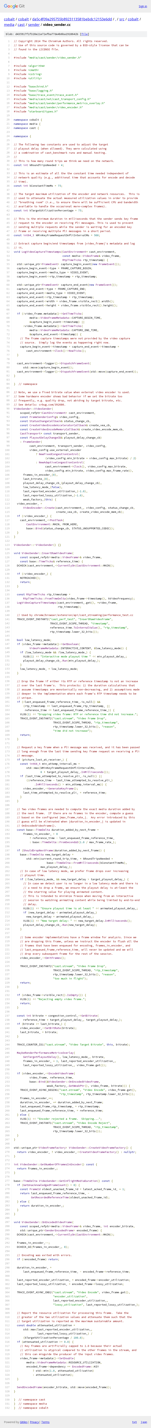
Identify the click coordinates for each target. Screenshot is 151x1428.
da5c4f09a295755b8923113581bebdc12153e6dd (72, 19)
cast (21, 24)
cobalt (9, 19)
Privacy (34, 1422)
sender (34, 24)
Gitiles (24, 1422)
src (121, 19)
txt (134, 1422)
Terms (45, 1422)
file (84, 34)
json (144, 1422)
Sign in (143, 6)
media (9, 24)
